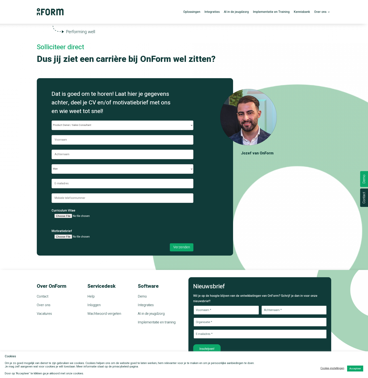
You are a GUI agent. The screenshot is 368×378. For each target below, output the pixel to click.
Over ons (320, 12)
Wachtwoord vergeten (104, 313)
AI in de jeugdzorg (236, 12)
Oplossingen (191, 12)
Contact (42, 296)
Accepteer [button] (355, 368)
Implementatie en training (157, 322)
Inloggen (94, 305)
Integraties (212, 12)
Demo (142, 296)
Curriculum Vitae (63, 210)
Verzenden (181, 247)
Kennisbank (302, 12)
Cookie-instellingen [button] (332, 368)
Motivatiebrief (62, 231)
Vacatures (44, 313)
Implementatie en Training (271, 12)
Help (91, 296)
